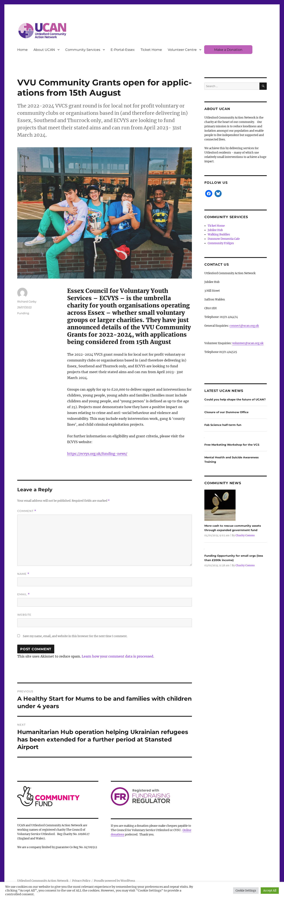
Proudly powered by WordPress (114, 881)
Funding (23, 313)
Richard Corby (26, 301)
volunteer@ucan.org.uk (247, 343)
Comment (26, 511)
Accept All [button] (269, 890)
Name (23, 574)
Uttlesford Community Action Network (42, 881)
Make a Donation (228, 50)
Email (23, 594)
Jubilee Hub (215, 230)
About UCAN (44, 50)
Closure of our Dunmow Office (226, 412)
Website (24, 614)
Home (22, 50)
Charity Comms (245, 535)
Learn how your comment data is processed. (118, 656)
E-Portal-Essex (123, 50)
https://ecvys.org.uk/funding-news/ (97, 453)
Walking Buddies (219, 234)
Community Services (82, 50)
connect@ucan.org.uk (244, 326)
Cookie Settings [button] (246, 890)
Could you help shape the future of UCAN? (235, 399)
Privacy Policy (81, 881)
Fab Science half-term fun (222, 424)
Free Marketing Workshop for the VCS (231, 444)
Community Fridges (221, 243)
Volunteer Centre (182, 50)
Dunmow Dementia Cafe (224, 239)
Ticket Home (151, 50)
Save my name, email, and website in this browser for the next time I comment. (75, 636)
